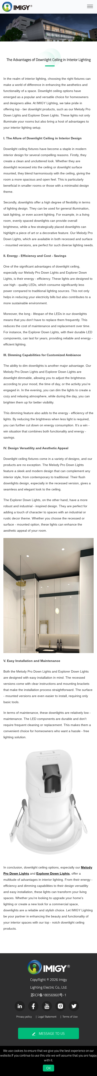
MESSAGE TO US (52, 1033)
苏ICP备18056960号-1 (48, 995)
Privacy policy (24, 1017)
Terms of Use (70, 1017)
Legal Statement (47, 1017)
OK (48, 1068)
